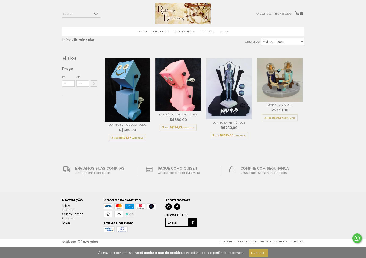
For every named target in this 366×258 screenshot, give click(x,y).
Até (78, 77)
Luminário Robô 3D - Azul (127, 124)
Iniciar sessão (283, 13)
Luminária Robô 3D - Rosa (178, 114)
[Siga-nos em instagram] (168, 206)
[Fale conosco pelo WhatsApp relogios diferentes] (357, 238)
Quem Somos (184, 31)
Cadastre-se (264, 13)
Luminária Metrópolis (229, 122)
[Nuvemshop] (80, 243)
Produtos (160, 31)
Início (142, 31)
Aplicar (94, 83)
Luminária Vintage (279, 104)
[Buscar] (96, 14)
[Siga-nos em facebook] (177, 206)
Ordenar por (252, 41)
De (63, 77)
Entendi (258, 252)
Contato (207, 31)
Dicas (224, 31)
